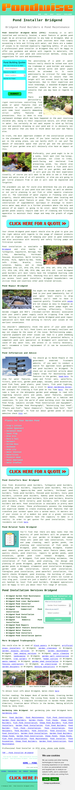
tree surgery (20, 659)
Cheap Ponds (8, 736)
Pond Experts (34, 771)
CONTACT (59, 14)
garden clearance (48, 648)
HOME (39, 14)
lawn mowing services (25, 653)
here (60, 390)
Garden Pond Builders (14, 720)
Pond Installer (39, 731)
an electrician (49, 664)
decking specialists (44, 667)
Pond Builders (22, 731)
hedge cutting (50, 659)
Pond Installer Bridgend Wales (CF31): (24, 33)
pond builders (9, 273)
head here (63, 376)
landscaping (19, 656)
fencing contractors (13, 664)
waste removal (9, 661)
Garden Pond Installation (29, 725)
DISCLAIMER (68, 14)
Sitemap (3, 771)
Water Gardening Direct (60, 387)
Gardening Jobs (9, 713)
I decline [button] (54, 779)
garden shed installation (45, 661)
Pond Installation (55, 728)
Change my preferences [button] (52, 783)
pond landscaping (41, 548)
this (20, 413)
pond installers (32, 278)
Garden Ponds (36, 720)
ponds (70, 301)
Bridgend (6, 249)
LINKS (45, 14)
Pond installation (32, 504)
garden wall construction (55, 656)
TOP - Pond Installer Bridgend (17, 753)
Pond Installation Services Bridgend (29, 590)
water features (54, 509)
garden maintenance (58, 651)
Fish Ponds (52, 720)
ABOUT (52, 14)
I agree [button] (46, 779)
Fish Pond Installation (25, 723)
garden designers (10, 667)
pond (49, 66)
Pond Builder (16, 718)
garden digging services (15, 651)
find (10, 485)
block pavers (40, 646)
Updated (25, 771)
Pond (4, 247)
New (20, 771)
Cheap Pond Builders (50, 723)
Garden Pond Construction (30, 736)
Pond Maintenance (35, 718)
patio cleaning (61, 653)
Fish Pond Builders (55, 725)
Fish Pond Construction (59, 718)
